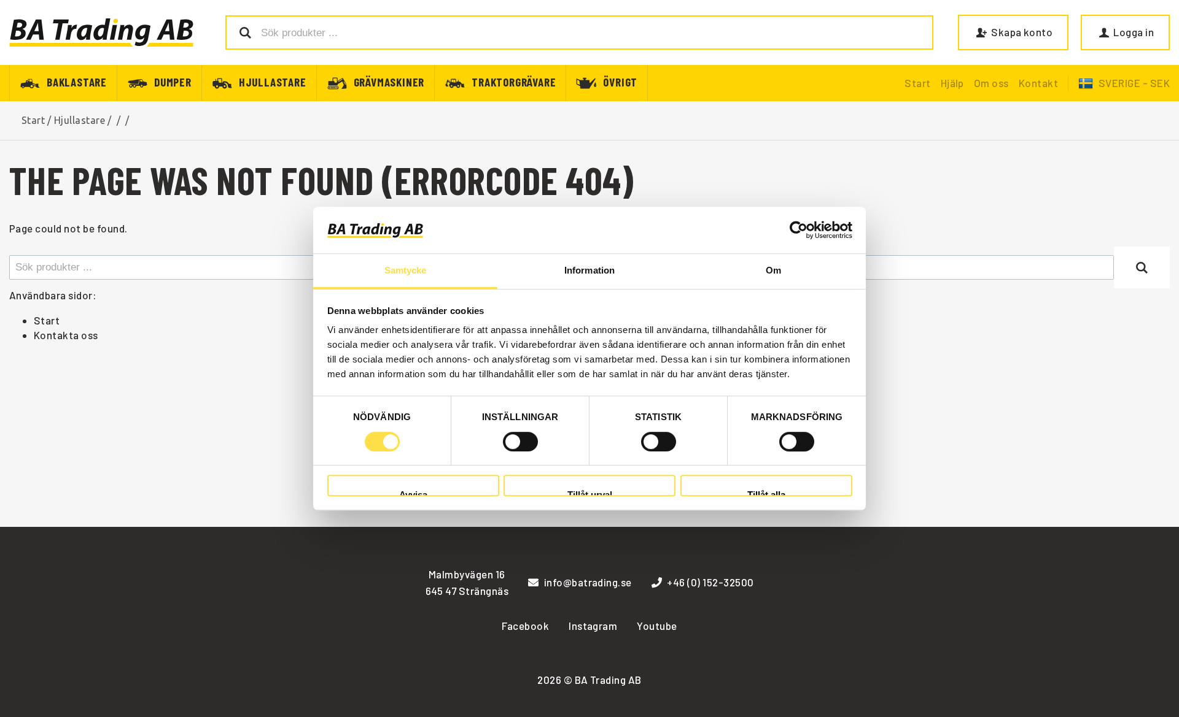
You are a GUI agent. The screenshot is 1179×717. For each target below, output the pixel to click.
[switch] (520, 441)
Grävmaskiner (389, 81)
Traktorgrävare (514, 81)
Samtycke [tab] (405, 271)
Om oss (991, 83)
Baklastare (77, 81)
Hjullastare (272, 81)
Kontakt (1038, 83)
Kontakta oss (66, 335)
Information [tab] (589, 271)
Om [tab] (773, 271)
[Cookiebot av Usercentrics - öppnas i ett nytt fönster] (798, 230)
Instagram (593, 625)
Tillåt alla (766, 492)
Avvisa (413, 492)
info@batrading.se (588, 582)
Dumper (173, 81)
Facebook (525, 625)
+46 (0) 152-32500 (710, 582)
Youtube (657, 625)
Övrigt (620, 81)
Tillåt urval (589, 492)
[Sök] (1142, 267)
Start (917, 83)
